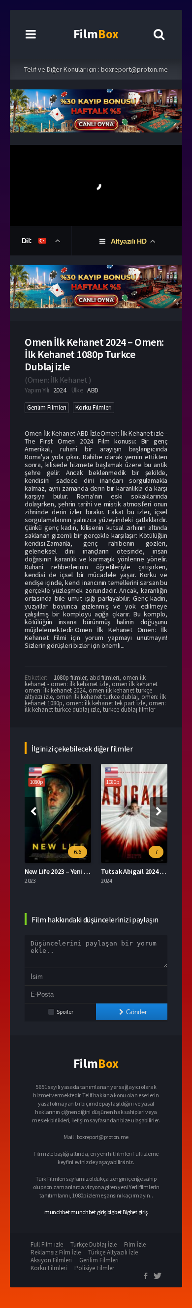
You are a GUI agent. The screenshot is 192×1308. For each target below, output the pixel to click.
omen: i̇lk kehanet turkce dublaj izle (95, 706)
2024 (59, 390)
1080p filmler (70, 677)
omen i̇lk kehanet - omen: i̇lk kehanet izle (85, 680)
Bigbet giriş (135, 1212)
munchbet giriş (88, 1212)
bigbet (114, 1212)
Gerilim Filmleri (46, 407)
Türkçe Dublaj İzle (93, 1244)
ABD (92, 390)
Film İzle (135, 1244)
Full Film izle (47, 1244)
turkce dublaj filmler (129, 709)
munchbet (57, 1212)
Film (96, 34)
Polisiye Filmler (94, 1268)
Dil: (28, 241)
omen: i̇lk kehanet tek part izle (105, 703)
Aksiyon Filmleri (51, 1260)
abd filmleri (104, 677)
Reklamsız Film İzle (56, 1252)
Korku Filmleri (93, 407)
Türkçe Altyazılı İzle (113, 1252)
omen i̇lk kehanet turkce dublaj (97, 697)
